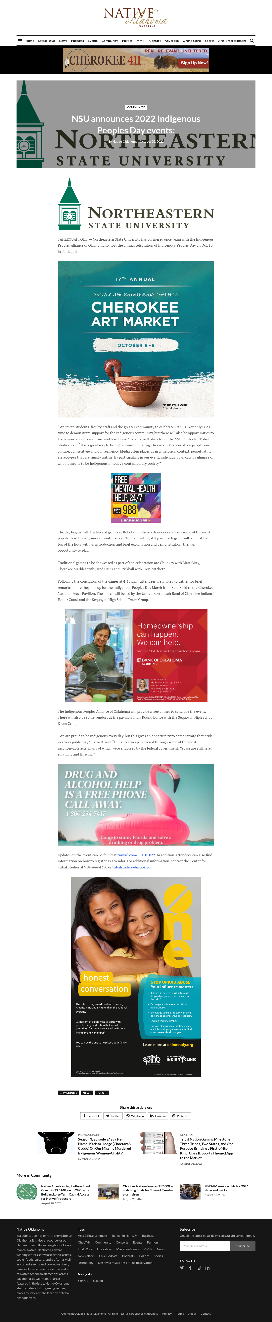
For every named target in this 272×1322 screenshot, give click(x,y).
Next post (187, 1134)
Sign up (83, 1280)
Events (93, 40)
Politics (127, 40)
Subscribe (243, 1246)
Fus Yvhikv (104, 1249)
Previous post (88, 1134)
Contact (155, 40)
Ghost (154, 1313)
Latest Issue (46, 40)
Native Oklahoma (122, 141)
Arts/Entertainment (232, 40)
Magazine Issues (127, 1249)
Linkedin (160, 1116)
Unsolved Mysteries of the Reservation (125, 1262)
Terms (180, 1313)
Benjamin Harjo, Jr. (124, 1235)
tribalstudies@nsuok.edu (132, 867)
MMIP (140, 40)
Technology (85, 1262)
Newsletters (86, 1256)
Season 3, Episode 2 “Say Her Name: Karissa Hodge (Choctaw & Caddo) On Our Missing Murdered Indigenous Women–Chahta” (104, 1146)
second (98, 1280)
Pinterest (182, 1116)
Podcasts (77, 40)
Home (30, 40)
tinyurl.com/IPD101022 (136, 855)
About (192, 1313)
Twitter (115, 1116)
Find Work (85, 1249)
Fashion (152, 1242)
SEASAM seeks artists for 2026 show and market (226, 1188)
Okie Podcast (108, 1256)
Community (110, 40)
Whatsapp (137, 1116)
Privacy (167, 1313)
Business (148, 1235)
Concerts (122, 1242)
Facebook (94, 1116)
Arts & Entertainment (92, 1235)
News (63, 40)
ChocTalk (84, 1242)
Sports (209, 40)
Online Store (192, 40)
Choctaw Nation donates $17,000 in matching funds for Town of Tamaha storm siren (148, 1190)
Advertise (172, 40)
